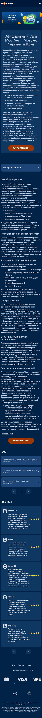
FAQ (31, 670)
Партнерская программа (20, 670)
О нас (13, 665)
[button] (14, 683)
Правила (21, 665)
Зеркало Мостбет (21, 148)
